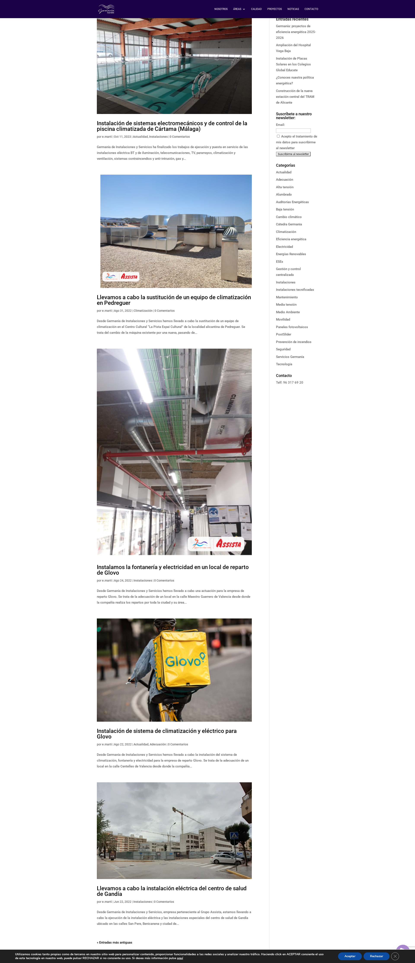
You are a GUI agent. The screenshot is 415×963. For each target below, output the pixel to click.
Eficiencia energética (291, 239)
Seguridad (283, 349)
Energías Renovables (291, 254)
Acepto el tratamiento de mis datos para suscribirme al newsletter (296, 142)
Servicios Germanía (290, 357)
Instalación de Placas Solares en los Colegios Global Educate (293, 64)
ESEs (279, 262)
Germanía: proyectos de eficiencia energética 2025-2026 (296, 32)
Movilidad (283, 319)
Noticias (293, 9)
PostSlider (283, 334)
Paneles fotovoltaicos (292, 327)
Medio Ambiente (288, 312)
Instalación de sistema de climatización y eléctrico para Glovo (167, 734)
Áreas (237, 9)
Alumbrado (284, 194)
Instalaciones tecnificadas (295, 290)
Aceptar (350, 956)
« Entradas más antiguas (114, 942)
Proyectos (274, 9)
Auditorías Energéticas (292, 202)
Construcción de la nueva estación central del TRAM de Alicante (295, 96)
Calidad (256, 9)
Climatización (143, 310)
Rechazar (376, 956)
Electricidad (284, 247)
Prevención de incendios (293, 342)
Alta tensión (285, 187)
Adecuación (158, 744)
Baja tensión (285, 209)
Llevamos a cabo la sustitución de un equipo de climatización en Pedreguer (174, 300)
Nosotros (221, 9)
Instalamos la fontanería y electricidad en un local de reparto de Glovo (173, 570)
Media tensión (286, 305)
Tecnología (284, 364)
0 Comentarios (180, 136)
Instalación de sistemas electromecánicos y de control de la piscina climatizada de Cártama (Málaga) (172, 126)
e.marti (107, 136)
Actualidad (140, 136)
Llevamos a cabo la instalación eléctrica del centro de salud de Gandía (172, 891)
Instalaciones (158, 136)
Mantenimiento (287, 297)
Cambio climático (289, 217)
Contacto (311, 9)
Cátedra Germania (289, 224)
